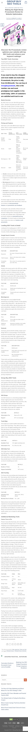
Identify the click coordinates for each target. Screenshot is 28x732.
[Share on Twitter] (12, 644)
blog (6, 7)
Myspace (23, 725)
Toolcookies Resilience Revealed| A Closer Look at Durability (7, 665)
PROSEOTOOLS (10, 651)
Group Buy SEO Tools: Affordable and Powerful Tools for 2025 (13, 694)
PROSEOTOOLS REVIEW (20, 651)
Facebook (5, 725)
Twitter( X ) (18, 726)
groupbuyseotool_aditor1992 (14, 19)
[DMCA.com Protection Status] (14, 719)
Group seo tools (18, 7)
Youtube (11, 726)
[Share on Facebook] (10, 644)
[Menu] (2, 2)
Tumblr (14, 727)
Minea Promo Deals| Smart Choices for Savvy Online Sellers (13, 708)
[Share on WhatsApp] (7, 644)
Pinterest (5, 726)
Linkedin (17, 725)
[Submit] (25, 679)
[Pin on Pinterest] (18, 644)
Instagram (11, 725)
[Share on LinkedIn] (20, 644)
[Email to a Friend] (15, 644)
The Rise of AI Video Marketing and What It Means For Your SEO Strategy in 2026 (12, 689)
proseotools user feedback (15, 205)
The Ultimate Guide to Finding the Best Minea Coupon (13, 699)
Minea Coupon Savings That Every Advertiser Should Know (13, 703)
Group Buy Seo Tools (14, 2)
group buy (11, 7)
